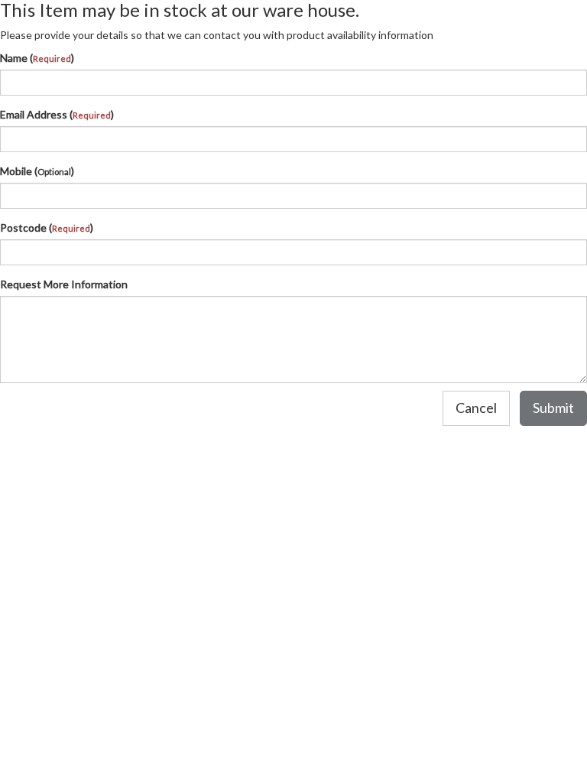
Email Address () (57, 114)
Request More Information (64, 284)
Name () (37, 57)
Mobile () (37, 170)
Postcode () (46, 227)
